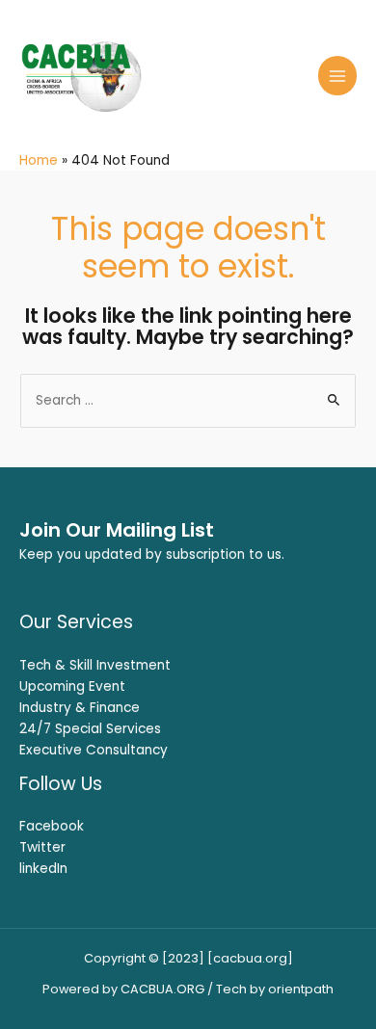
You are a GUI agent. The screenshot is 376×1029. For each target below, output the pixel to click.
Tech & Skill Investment (95, 665)
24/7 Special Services (90, 729)
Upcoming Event (72, 686)
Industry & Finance (79, 708)
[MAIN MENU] (338, 75)
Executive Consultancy (93, 750)
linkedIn (43, 868)
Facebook (51, 826)
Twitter (42, 847)
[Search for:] (188, 400)
